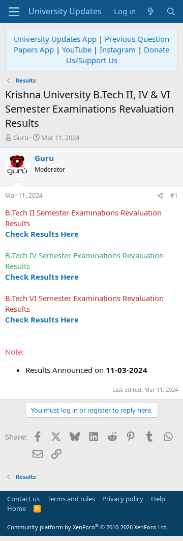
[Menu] (14, 12)
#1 (174, 195)
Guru (20, 137)
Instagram (118, 49)
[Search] (171, 11)
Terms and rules (71, 498)
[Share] (160, 196)
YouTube (77, 49)
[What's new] (151, 11)
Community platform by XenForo (87, 527)
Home (16, 508)
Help (158, 498)
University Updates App (55, 39)
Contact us (23, 498)
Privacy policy (122, 498)
